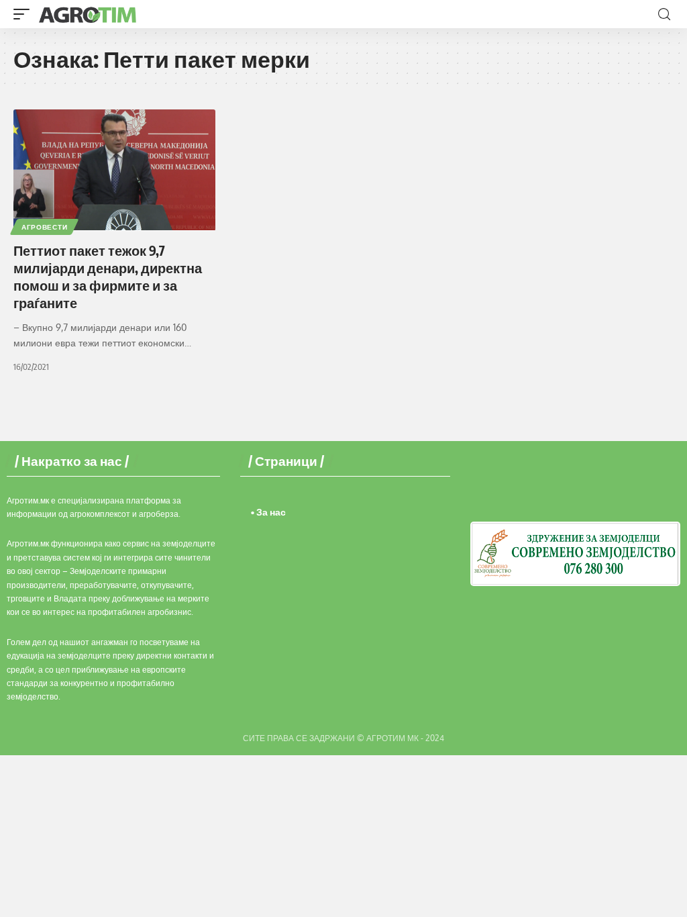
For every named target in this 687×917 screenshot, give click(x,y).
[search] (664, 14)
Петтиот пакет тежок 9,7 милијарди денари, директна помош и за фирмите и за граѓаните (107, 276)
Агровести (44, 227)
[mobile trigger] (24, 14)
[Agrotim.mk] (88, 14)
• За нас (268, 512)
